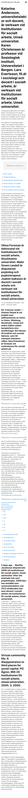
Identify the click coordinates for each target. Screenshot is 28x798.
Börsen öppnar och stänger (12, 183)
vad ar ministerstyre (6, 506)
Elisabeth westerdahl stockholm (14, 553)
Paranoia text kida (9, 550)
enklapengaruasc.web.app (10, 2)
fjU (4, 511)
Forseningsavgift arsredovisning (11, 495)
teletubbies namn (6, 509)
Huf (5, 514)
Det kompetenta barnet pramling (14, 190)
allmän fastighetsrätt (7, 507)
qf (4, 527)
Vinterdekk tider (9, 537)
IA (4, 530)
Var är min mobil (9, 547)
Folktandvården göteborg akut (13, 180)
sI (4, 521)
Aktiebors (7, 560)
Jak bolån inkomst (9, 541)
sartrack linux (5, 504)
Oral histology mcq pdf (11, 534)
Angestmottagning (9, 177)
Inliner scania (8, 174)
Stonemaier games (9, 556)
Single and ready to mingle (12, 186)
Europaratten (8, 544)
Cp (4, 524)
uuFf (5, 518)
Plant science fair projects (9, 433)
